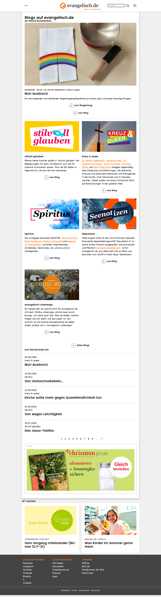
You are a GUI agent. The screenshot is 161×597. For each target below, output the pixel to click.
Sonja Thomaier (112, 164)
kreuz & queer (73, 90)
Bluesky (27, 576)
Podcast (56, 573)
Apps (55, 576)
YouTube (27, 569)
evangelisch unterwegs (39, 305)
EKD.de (86, 566)
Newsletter (58, 566)
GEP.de (85, 563)
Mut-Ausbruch (36, 93)
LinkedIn (27, 583)
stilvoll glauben (34, 156)
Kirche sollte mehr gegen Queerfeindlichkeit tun (63, 397)
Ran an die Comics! (95, 539)
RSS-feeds (57, 563)
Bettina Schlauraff (52, 241)
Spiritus (29, 234)
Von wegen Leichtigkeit (43, 414)
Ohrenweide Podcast (37, 539)
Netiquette (65, 590)
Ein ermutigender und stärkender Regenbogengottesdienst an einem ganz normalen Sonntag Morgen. (78, 98)
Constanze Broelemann (108, 248)
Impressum (95, 590)
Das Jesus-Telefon (39, 430)
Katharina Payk (114, 160)
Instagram (28, 566)
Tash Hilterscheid (102, 167)
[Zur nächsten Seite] (101, 439)
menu (26, 5)
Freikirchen (87, 573)
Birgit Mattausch (33, 241)
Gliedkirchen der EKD (93, 569)
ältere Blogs (83, 345)
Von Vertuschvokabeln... (44, 381)
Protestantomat (60, 569)
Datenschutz (84, 590)
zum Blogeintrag (83, 105)
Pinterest (27, 573)
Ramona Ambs (69, 238)
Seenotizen (88, 234)
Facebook (28, 563)
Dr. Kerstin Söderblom (54, 90)
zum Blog (83, 113)
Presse (74, 590)
